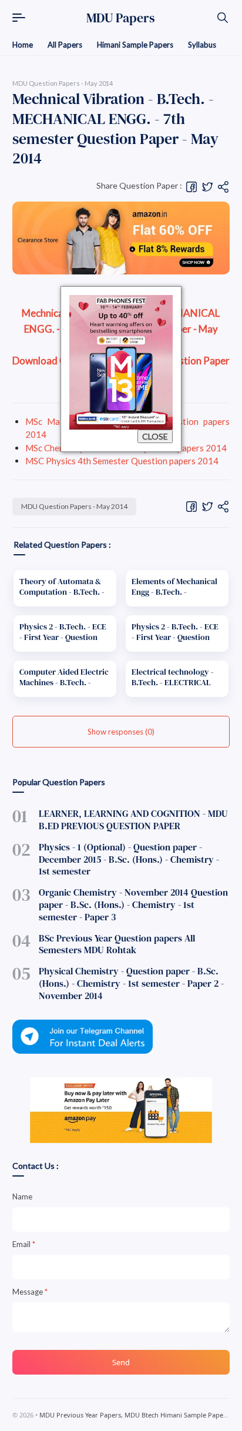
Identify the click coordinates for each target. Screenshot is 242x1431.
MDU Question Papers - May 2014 (74, 506)
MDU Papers (120, 17)
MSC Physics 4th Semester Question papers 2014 (122, 460)
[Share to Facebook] (191, 186)
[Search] (223, 17)
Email (23, 1244)
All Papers (65, 44)
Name (22, 1196)
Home (22, 44)
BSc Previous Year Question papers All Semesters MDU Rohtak (117, 944)
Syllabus (202, 44)
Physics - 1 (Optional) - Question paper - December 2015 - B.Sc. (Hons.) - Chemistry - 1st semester (129, 859)
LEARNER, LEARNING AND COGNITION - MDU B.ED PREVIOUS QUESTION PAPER (133, 819)
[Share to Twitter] (207, 186)
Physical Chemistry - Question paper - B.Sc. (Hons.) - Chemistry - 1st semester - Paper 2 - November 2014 (131, 983)
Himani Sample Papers (135, 44)
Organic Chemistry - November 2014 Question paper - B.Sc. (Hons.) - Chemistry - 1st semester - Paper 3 (133, 904)
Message (30, 1291)
